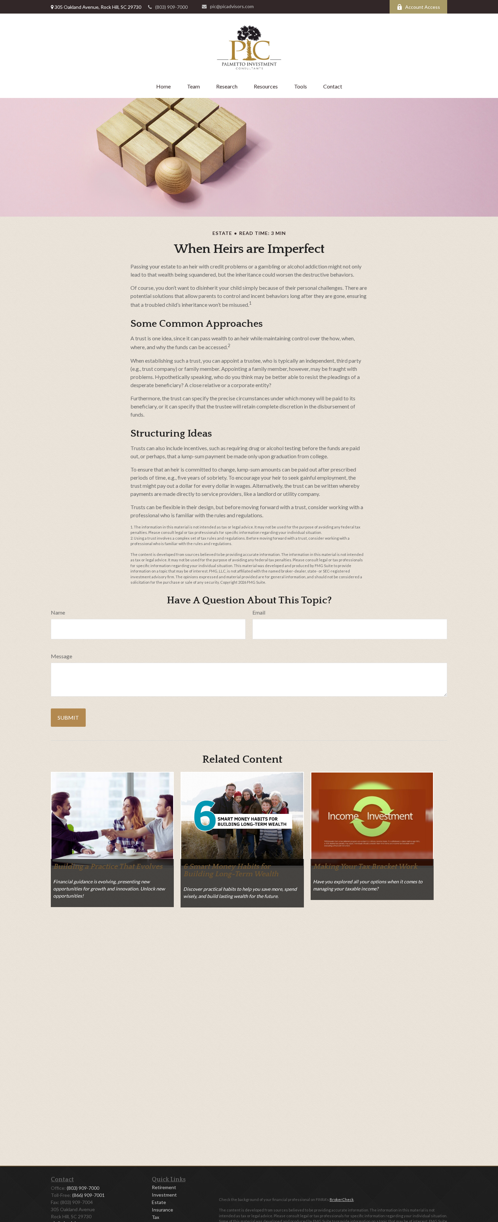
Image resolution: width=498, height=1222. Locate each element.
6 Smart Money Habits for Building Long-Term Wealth (230, 870)
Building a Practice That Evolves (107, 866)
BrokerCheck (342, 1199)
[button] (163, 86)
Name (58, 612)
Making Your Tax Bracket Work (365, 866)
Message (61, 656)
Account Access (422, 7)
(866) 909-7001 (88, 1195)
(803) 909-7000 (171, 7)
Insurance (162, 1210)
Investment (164, 1195)
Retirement (164, 1187)
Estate (159, 1202)
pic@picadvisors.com (232, 6)
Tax (155, 1217)
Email (258, 612)
